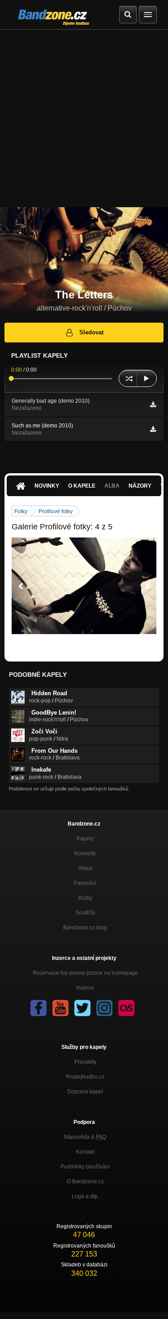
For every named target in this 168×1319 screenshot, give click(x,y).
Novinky (46, 486)
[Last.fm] (126, 1008)
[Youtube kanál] (60, 1008)
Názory (140, 486)
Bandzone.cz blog (85, 927)
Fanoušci (85, 883)
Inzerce (85, 988)
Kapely (85, 838)
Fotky (20, 511)
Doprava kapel (85, 1091)
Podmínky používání (85, 1167)
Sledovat (91, 332)
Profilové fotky (56, 511)
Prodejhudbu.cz (85, 1077)
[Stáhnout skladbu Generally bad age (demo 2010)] (153, 404)
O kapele (81, 486)
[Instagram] (104, 1008)
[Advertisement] (84, 118)
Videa (85, 868)
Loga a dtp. (85, 1196)
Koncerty (85, 853)
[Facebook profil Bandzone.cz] (38, 1008)
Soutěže (85, 913)
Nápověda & (85, 1137)
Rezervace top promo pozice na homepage (85, 973)
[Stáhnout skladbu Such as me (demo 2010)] (153, 429)
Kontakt (85, 1152)
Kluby (85, 898)
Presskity (85, 1062)
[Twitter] (82, 1008)
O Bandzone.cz (85, 1181)
